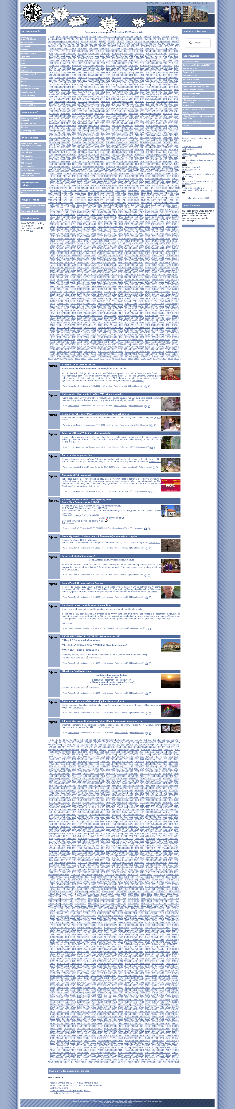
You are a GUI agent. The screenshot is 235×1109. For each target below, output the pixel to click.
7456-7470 (173, 135)
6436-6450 (54, 123)
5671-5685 (128, 111)
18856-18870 (110, 320)
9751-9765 (82, 169)
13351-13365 (158, 226)
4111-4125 (122, 89)
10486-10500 (63, 181)
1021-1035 (134, 46)
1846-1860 (105, 58)
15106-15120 (69, 258)
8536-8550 (77, 152)
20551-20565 (96, 349)
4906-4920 (71, 101)
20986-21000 (104, 356)
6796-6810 (65, 128)
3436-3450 (133, 80)
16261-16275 (83, 277)
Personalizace (27, 102)
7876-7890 (99, 142)
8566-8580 (99, 152)
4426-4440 (99, 94)
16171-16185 (131, 274)
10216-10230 (76, 176)
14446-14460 (117, 246)
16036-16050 (137, 272)
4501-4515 (156, 94)
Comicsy (24, 127)
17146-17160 (110, 291)
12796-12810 (171, 217)
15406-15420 (83, 262)
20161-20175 (131, 342)
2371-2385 (110, 65)
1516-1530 (116, 53)
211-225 (165, 36)
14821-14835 (69, 253)
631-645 (157, 41)
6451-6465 (65, 123)
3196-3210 (82, 77)
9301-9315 (133, 161)
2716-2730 (110, 70)
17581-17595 (117, 298)
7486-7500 (65, 137)
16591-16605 (124, 282)
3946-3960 (128, 87)
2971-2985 (173, 72)
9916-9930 (75, 171)
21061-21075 (171, 356)
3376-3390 (88, 80)
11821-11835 (67, 202)
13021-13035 (117, 222)
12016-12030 (110, 205)
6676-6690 (105, 125)
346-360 (115, 39)
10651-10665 (83, 183)
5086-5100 (77, 104)
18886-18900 (137, 320)
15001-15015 (104, 255)
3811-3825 (156, 85)
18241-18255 (69, 311)
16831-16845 (83, 286)
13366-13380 (171, 226)
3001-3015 (65, 75)
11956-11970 (56, 205)
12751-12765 (131, 217)
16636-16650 (164, 282)
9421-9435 (94, 164)
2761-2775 (144, 70)
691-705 (61, 44)
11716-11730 (107, 200)
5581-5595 (60, 111)
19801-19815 (63, 337)
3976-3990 (151, 87)
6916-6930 (156, 128)
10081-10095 (83, 173)
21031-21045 (144, 356)
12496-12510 (158, 212)
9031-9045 (60, 159)
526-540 (93, 41)
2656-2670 (65, 70)
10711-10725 (137, 183)
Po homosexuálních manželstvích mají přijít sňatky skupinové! (93, 701)
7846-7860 (76, 142)
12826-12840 (69, 219)
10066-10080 (69, 173)
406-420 (152, 39)
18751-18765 (144, 318)
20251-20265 (83, 344)
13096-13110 (56, 224)
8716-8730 (82, 154)
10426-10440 (137, 178)
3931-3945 (116, 87)
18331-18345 (151, 311)
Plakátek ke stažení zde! (74, 658)
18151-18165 (117, 308)
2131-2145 (60, 63)
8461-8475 (151, 149)
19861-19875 (117, 337)
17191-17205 (151, 291)
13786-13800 (164, 234)
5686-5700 (139, 111)
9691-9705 (167, 166)
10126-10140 (123, 173)
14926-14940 (164, 253)
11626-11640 (160, 198)
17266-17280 (90, 294)
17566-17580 (104, 298)
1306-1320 (88, 51)
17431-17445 (110, 296)
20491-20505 (171, 347)
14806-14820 (56, 253)
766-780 (106, 44)
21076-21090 (53, 359)
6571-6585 (156, 123)
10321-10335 (171, 176)
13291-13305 (104, 226)
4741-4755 (76, 99)
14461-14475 (131, 246)
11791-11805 (173, 200)
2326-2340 (76, 65)
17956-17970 (69, 306)
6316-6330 (94, 121)
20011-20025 (123, 339)
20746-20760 (144, 351)
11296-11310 (133, 193)
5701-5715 (150, 111)
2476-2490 (60, 68)
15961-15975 (69, 272)
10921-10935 (67, 188)
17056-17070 (158, 289)
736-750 (88, 44)
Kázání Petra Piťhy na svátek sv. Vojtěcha (82, 583)
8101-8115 (139, 145)
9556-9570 (65, 166)
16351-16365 (164, 277)
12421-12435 (90, 212)
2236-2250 (139, 63)
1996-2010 (88, 60)
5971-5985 (94, 116)
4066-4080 (88, 89)
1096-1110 (61, 48)
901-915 (57, 46)
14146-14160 (103, 241)
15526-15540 (63, 265)
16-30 (58, 36)
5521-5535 (144, 109)
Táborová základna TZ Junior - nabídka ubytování (86, 433)
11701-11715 (93, 200)
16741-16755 (131, 284)
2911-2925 (128, 72)
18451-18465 (131, 313)
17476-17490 (151, 296)
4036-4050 (65, 89)
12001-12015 (96, 205)
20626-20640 (164, 349)
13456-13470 (123, 229)
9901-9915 (64, 171)
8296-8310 (156, 147)
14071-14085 (164, 238)
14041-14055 (137, 238)
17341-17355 (158, 294)
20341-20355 (164, 344)
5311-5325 (116, 106)
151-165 (129, 36)
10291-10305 (144, 176)
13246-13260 (63, 226)
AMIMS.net (151, 3)
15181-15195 (137, 258)
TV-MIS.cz (184, 3)
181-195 (147, 36)
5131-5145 (110, 104)
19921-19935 (171, 337)
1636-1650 (77, 56)
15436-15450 (110, 262)
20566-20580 (110, 349)
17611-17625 (144, 298)
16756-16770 (144, 284)
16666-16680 (63, 284)
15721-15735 (110, 267)
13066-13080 (158, 222)
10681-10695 (110, 183)
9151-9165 (151, 159)
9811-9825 (128, 169)
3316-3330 (173, 77)
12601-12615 (124, 214)
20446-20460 (131, 347)
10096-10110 (96, 173)
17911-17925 (158, 303)
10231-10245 (90, 176)
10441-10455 (151, 178)
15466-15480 (137, 262)
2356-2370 (99, 65)
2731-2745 (122, 70)
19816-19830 (76, 337)
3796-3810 (145, 85)
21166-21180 (133, 359)
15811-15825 (63, 270)
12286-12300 (96, 210)
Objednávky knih (28, 131)
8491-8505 (173, 149)
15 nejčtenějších (28, 105)
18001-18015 (110, 306)
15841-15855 (90, 270)
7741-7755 (128, 140)
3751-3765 (111, 85)
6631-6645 (71, 125)
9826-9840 (139, 169)
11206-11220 (54, 193)
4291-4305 (128, 92)
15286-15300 (104, 260)
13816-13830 (63, 236)
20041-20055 (151, 339)
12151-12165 (104, 207)
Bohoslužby (26, 46)
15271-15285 (90, 260)
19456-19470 (137, 330)
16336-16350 (151, 277)
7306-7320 (60, 135)
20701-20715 (104, 351)
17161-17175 (123, 291)
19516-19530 (63, 332)
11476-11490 (160, 195)
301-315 (88, 39)
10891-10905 (171, 185)
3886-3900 (82, 87)
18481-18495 (158, 313)
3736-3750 (99, 85)
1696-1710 (122, 56)
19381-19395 (69, 330)
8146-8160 (173, 145)
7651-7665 (60, 140)
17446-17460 (124, 296)
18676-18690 (76, 318)
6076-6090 (173, 116)
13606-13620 (131, 231)
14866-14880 (110, 253)
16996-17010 (104, 289)
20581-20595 (124, 349)
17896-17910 (144, 303)
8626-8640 (144, 152)
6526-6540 (122, 123)
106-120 (102, 36)
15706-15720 (96, 267)
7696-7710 (94, 140)
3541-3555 (82, 82)
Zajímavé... (25, 85)
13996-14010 (96, 238)
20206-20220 (171, 342)
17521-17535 (63, 298)
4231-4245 (82, 92)
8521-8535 (65, 152)
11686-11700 (80, 200)
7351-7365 (94, 135)
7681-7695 (82, 140)
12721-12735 (104, 217)
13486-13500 (151, 229)
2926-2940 (139, 72)
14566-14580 (96, 248)
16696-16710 (90, 284)
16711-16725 (104, 284)
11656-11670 (54, 200)
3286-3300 (150, 77)
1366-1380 (133, 51)
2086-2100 (156, 60)
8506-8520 (54, 152)
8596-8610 (122, 152)
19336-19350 (158, 327)
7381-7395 (116, 135)
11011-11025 (148, 188)
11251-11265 (93, 193)
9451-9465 (116, 164)
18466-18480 (144, 313)
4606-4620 (105, 97)
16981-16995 (90, 289)
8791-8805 (139, 154)
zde (37, 223)
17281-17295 (104, 294)
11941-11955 (173, 202)
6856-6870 (110, 128)
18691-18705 (90, 318)
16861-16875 (110, 286)
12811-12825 (56, 219)
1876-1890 (128, 58)
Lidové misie (26, 71)
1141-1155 (93, 48)
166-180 (138, 36)
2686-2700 (88, 70)
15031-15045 (131, 255)
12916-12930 (151, 219)
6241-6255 (167, 118)
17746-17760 (137, 301)
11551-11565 (93, 198)
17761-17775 (151, 301)
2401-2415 (133, 65)
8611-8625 (133, 152)
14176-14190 (131, 241)
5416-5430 (65, 109)
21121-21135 (93, 359)
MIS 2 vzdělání (27, 156)
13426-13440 (96, 229)
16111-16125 (76, 274)
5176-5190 (144, 104)
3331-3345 (54, 80)
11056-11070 (55, 190)
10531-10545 (104, 181)
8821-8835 (162, 154)
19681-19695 (83, 335)
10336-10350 (56, 178)
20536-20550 (83, 349)
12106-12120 (63, 207)
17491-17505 (164, 296)
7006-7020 (94, 130)
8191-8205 (77, 147)
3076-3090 (122, 75)
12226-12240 (171, 207)
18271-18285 (96, 311)
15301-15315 (117, 260)
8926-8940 (110, 157)
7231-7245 (133, 133)
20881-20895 (137, 354)
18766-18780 (158, 318)
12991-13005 (90, 222)
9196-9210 (54, 161)
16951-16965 (63, 289)
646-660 (166, 41)
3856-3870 (60, 87)
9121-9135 (128, 159)
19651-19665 (56, 335)
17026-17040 (131, 289)
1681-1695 (111, 56)
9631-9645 (122, 166)
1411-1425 (167, 51)
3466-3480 (156, 80)
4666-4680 (151, 97)
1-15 (52, 36)
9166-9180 (162, 159)
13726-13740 (110, 234)
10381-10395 (96, 178)
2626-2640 (173, 68)
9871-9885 (173, 169)
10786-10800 (76, 185)
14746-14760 (131, 250)
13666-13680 (56, 234)
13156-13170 (110, 224)
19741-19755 (137, 335)
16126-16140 (90, 274)
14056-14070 (151, 238)
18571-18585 (110, 315)
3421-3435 (122, 80)
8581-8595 (111, 152)
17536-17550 (76, 298)
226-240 (174, 36)
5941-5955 (71, 116)
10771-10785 (63, 185)
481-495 (66, 41)
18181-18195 (144, 308)
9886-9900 (53, 171)
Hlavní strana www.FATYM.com (28, 38)
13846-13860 (90, 236)
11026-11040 (161, 188)
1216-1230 (149, 48)
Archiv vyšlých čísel (29, 211)
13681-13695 (69, 234)
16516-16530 (56, 282)
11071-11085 (69, 190)
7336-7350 (82, 135)
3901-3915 (94, 87)
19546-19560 (90, 332)
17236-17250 (63, 294)
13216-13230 (164, 224)
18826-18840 (83, 320)
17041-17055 (144, 289)
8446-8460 (139, 149)
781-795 (116, 44)
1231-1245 (161, 48)
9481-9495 (139, 164)
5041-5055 (173, 101)
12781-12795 (158, 217)
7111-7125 (173, 130)
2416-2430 (144, 65)
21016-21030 (131, 356)
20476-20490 (158, 347)
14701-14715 (90, 250)
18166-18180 (131, 308)
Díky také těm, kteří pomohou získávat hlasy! (83, 521)
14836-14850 (83, 253)
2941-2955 (150, 72)
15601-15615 (131, 265)
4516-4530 (167, 94)
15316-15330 (131, 260)
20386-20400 (76, 347)
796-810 (125, 44)
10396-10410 (110, 178)
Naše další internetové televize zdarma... (30, 174)
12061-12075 (150, 205)
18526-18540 (69, 315)
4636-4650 (128, 97)
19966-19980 (83, 339)
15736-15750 (124, 267)
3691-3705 (65, 85)
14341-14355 (151, 243)
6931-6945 (167, 128)
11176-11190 (159, 190)
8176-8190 (65, 147)
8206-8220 (88, 147)
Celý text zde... (138, 381)
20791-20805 (56, 354)
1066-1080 (168, 46)
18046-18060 (151, 306)
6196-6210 (133, 118)
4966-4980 (116, 101)
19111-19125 (83, 325)
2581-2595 (139, 68)
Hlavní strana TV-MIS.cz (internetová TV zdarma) (31, 144)
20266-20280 (96, 344)
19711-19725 (110, 335)
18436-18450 (117, 313)
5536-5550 (156, 109)
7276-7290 (167, 133)
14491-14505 (158, 246)
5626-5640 (94, 111)
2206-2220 (116, 63)
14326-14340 (137, 243)
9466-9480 (128, 164)
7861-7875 (88, 142)
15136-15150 (96, 258)
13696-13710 (83, 234)
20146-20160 (117, 342)
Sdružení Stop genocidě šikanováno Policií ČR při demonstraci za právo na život (102, 721)
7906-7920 (122, 142)
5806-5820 (99, 113)
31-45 (65, 36)
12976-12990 (76, 222)
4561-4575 (71, 97)
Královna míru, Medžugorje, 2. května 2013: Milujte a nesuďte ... (93, 394)
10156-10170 (151, 173)
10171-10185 (164, 173)
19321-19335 (144, 327)
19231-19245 (63, 327)
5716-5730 (162, 111)
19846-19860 (104, 337)
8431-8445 (128, 149)
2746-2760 (133, 70)
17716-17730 (110, 301)
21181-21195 (147, 359)
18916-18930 (164, 320)
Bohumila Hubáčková (76, 425)
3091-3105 (133, 75)
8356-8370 (71, 149)
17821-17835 (76, 303)
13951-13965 (56, 238)
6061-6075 (162, 116)
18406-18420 (90, 313)
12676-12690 (63, 217)
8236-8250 (111, 147)
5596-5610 (71, 111)
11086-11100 (82, 190)
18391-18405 (76, 313)
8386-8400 (94, 149)
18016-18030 (124, 306)
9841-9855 (150, 169)
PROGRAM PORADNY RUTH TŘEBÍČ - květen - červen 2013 (91, 636)
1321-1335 (99, 51)
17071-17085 (171, 289)
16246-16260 (69, 277)
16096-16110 (63, 274)
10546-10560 (117, 181)
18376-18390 (63, 313)
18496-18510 (171, 313)
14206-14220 (158, 241)
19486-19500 (164, 330)
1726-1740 (144, 56)
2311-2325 (65, 65)
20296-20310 (124, 344)
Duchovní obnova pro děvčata (77, 455)
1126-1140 (82, 48)
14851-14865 (96, 253)
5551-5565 (167, 109)
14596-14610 (124, 248)
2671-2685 (76, 70)
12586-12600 (110, 214)
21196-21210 (160, 359)
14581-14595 (110, 248)
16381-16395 (63, 279)
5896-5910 (167, 113)
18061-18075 (164, 306)
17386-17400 (69, 296)
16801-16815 (56, 286)
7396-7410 (128, 135)
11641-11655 (173, 198)
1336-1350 (111, 51)
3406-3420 (110, 80)
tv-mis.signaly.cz (27, 227)
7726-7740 (116, 140)
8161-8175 (54, 147)
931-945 (75, 46)
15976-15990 (83, 272)
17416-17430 (96, 296)
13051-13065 (144, 222)
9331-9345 (156, 161)
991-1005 (112, 46)
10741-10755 (164, 183)
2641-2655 (54, 70)
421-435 (161, 39)
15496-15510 (164, 262)
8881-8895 (77, 157)
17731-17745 (124, 301)
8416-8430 (116, 149)
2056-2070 (133, 60)
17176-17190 (137, 291)
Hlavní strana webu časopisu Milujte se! (33, 206)
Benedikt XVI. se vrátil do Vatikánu (79, 365)
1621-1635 (65, 56)
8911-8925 (99, 157)
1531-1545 (128, 53)
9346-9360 (167, 161)
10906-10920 (53, 188)
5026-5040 (162, 101)
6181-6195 (122, 118)
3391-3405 (99, 80)
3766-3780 (122, 85)
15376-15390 (56, 262)
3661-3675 (173, 82)
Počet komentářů (120, 386)
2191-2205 (105, 63)
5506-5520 (133, 109)
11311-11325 (146, 193)
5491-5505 (122, 109)
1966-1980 (65, 60)
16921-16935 (164, 286)
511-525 (84, 41)
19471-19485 (151, 330)
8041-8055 (94, 145)
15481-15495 (151, 262)
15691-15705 (83, 267)
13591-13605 (117, 231)
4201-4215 (60, 92)
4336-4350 (162, 92)
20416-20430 (104, 347)
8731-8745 (94, 154)
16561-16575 (96, 282)
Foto (23, 64)
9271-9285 (110, 161)
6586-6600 (167, 123)
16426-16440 (104, 279)
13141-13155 (96, 224)
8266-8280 (133, 147)
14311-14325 (123, 243)
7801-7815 (173, 140)
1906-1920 (151, 58)
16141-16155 (103, 274)
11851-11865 (93, 202)
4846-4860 (156, 99)
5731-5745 (173, 111)
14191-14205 (144, 241)
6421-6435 (173, 121)
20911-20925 (164, 354)
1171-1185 (115, 48)
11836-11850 (80, 202)
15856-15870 (104, 270)
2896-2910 (116, 72)
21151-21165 (120, 359)
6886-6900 (133, 128)
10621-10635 (56, 183)
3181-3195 (71, 77)
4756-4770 (88, 99)
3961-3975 (139, 87)
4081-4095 (99, 89)
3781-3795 (133, 85)
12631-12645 (151, 214)
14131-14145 (90, 241)
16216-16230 (171, 274)
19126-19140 (96, 325)
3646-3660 (162, 82)
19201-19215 (164, 325)
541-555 (102, 41)
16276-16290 (96, 277)
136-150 (120, 36)
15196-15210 (151, 258)
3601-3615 (128, 82)
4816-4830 (133, 99)
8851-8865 (54, 157)
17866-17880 (117, 303)
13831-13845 (76, 236)
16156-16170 (117, 274)
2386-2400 (122, 65)
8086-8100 (128, 145)
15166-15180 (124, 258)
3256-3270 (128, 77)
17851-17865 (104, 303)
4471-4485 (133, 94)
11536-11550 (80, 198)
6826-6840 (88, 128)
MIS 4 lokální (26, 163)
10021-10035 (159, 171)
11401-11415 (93, 195)
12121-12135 (76, 207)
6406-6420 (162, 121)
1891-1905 (139, 58)
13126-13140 (83, 224)
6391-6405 (151, 121)
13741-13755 (123, 234)
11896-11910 (133, 202)
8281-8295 (145, 147)
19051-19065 (158, 323)
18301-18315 (124, 311)
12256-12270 (69, 210)
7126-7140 (54, 133)
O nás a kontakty (28, 95)
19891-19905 (144, 337)
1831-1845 (94, 58)
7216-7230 (122, 133)
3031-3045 (88, 75)
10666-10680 (96, 183)
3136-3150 (167, 75)
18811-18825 (69, 320)
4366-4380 (54, 94)
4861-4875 (167, 99)
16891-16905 (137, 286)
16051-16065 (151, 272)
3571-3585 (105, 82)
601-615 (138, 41)
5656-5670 (116, 111)
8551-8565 (88, 152)
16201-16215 (158, 274)
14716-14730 (104, 250)
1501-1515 (105, 53)
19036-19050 (144, 323)
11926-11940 (160, 202)
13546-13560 (76, 231)
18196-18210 (158, 308)
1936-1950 (173, 58)
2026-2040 (111, 60)
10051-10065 (56, 173)
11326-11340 (160, 193)
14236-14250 (56, 243)
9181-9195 (173, 159)
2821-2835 (60, 72)
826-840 (143, 44)
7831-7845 (65, 142)
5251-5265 (71, 106)
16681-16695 (76, 284)
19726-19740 (123, 335)
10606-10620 (171, 181)
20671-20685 (76, 351)
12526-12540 (56, 214)
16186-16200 (144, 274)
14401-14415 (76, 246)
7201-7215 (110, 133)
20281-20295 (110, 344)
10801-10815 (90, 185)
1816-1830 (82, 58)
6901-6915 (144, 128)
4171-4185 (167, 89)
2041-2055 (122, 60)
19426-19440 (110, 330)
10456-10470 (164, 178)
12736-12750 (117, 217)
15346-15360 (158, 260)
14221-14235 (171, 241)
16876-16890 (124, 286)
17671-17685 (69, 301)
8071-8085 (116, 145)
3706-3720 (77, 85)
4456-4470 (122, 94)
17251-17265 (76, 294)
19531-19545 (76, 332)
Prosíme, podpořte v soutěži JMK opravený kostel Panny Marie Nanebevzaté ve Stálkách (86, 500)
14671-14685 (63, 250)
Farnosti (24, 50)
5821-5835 (111, 113)
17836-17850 (90, 303)
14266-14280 (83, 243)
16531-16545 (69, 282)
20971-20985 (90, 356)
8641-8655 (156, 152)
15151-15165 (110, 258)
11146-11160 (133, 190)
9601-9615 (99, 166)
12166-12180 (117, 207)
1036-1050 (145, 46)
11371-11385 (67, 195)
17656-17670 (56, 301)
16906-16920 (151, 286)
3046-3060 (99, 75)
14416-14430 (90, 246)
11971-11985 (69, 205)
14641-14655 (164, 248)
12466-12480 (131, 212)
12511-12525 (171, 212)
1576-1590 (162, 53)
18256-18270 (83, 311)
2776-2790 (156, 70)
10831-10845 (117, 185)
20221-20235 (56, 344)
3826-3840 (167, 85)
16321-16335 (137, 277)
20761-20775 (158, 351)
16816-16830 (69, 286)
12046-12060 (137, 205)
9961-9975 (109, 171)
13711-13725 (96, 234)
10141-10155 (137, 173)
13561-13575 (90, 231)
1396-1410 (156, 51)
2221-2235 (128, 63)
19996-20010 (110, 339)
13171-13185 (123, 224)
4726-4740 (65, 99)
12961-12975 (63, 222)
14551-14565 (83, 248)
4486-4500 (144, 94)
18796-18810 (56, 320)
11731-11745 (120, 200)
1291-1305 (77, 51)
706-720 (70, 44)
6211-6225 (144, 118)
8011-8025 (71, 145)
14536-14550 (69, 248)
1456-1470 (71, 53)
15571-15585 (104, 265)
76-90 (85, 36)
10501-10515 (76, 181)
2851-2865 (82, 72)
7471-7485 (54, 137)
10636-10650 (69, 183)
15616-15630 (144, 265)
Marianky (25, 78)
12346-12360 (151, 210)
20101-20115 (76, 342)
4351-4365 (173, 92)
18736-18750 (131, 318)
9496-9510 (151, 164)
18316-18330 (137, 311)
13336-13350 (144, 226)
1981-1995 (77, 60)
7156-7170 (76, 133)
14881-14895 (124, 253)
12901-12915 (137, 219)
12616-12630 (137, 214)
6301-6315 (82, 121)
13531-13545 (63, 231)
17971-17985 (83, 306)
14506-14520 (171, 246)
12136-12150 (90, 207)
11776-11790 (160, 200)
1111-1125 (71, 48)
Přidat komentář (136, 386)
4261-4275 (105, 92)
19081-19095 (56, 325)
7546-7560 (110, 137)
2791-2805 (167, 70)
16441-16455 (117, 279)
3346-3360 (65, 80)
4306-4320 (139, 92)
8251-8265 (122, 147)
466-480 (57, 41)
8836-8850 (173, 154)
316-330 (97, 39)
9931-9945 (87, 171)
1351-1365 (122, 51)
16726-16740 (117, 284)
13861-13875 (104, 236)
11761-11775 (147, 200)
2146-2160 (71, 63)
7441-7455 (162, 135)
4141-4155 (144, 89)
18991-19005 (104, 323)
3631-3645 (150, 82)
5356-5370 (150, 106)
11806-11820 (54, 202)
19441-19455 (123, 330)
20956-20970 (76, 356)
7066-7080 (139, 130)
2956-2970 (162, 72)
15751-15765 (137, 267)
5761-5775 (65, 113)
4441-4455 (110, 94)
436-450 (170, 39)
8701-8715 (71, 154)
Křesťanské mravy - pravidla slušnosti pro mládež (86, 605)
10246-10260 (104, 176)
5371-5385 (162, 106)
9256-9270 (99, 161)
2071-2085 (145, 60)
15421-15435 (96, 262)
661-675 (175, 41)
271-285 (70, 39)
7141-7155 (65, 133)
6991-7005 (83, 130)
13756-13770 (137, 234)
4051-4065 (77, 89)
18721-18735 (117, 318)
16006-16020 (110, 272)
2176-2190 (94, 63)
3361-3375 (76, 80)
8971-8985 (144, 157)
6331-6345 (105, 121)
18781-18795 (171, 318)
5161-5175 (133, 104)
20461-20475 (144, 347)
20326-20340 (151, 344)
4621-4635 (116, 97)
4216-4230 (71, 92)
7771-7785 (150, 140)
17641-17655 (171, 298)
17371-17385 (56, 296)
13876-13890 (117, 236)
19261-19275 (90, 327)
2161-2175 (82, 63)
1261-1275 (54, 51)
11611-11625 (146, 198)
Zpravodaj (25, 57)
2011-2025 (99, 60)
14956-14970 (63, 255)
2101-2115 (167, 60)
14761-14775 (144, 250)
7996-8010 (60, 145)
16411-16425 (90, 279)
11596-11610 (133, 198)
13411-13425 (83, 229)
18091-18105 (63, 308)
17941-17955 (56, 306)
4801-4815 (122, 99)
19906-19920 (158, 337)
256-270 (61, 39)
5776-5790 (77, 113)
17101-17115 (69, 291)
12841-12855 (83, 219)
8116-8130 (150, 145)
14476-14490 (144, 246)
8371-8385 (82, 149)
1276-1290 (65, 51)
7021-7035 (105, 130)
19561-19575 (104, 332)
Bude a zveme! (27, 43)
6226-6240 (156, 118)
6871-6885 (122, 128)
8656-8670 (167, 152)
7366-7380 (105, 135)
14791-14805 (171, 250)
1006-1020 (123, 46)
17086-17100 (56, 291)
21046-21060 (158, 356)
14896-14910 (137, 253)
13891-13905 (131, 236)
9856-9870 (162, 169)
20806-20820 (69, 354)
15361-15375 (171, 260)
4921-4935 (82, 101)
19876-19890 (131, 337)
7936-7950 (144, 142)
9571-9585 (76, 166)
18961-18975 (76, 323)
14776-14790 (158, 250)
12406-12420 (76, 212)
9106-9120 (116, 159)
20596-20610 (137, 349)
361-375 (125, 39)
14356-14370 (164, 243)
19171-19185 (137, 325)
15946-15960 (56, 272)
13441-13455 (110, 229)
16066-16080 (164, 272)
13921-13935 (158, 236)
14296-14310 (110, 243)
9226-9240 (76, 161)
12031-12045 (123, 205)
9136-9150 (139, 159)
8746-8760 (105, 154)
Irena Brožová (73, 528)
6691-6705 (116, 125)
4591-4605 (94, 97)
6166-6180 (111, 118)
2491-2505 (71, 68)
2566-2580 (128, 68)
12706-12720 (90, 217)
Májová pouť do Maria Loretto (76, 671)
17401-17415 (83, 296)
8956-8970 (133, 157)
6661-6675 (94, 125)
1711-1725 (133, 56)
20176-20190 (144, 342)
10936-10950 (81, 188)
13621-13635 (144, 231)
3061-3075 (110, 75)
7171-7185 (88, 133)
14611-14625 (137, 248)
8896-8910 (88, 157)
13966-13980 (69, 238)
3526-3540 (71, 82)
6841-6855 (99, 128)
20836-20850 (96, 354)
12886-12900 (123, 219)
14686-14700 (76, 250)
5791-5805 (88, 113)
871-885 (170, 44)
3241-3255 (116, 77)
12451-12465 (117, 212)
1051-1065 (157, 46)
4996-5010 (139, 101)
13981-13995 (83, 238)
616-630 (148, 41)
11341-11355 (173, 193)
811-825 (134, 44)
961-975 (93, 46)
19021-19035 (131, 323)
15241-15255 (63, 260)
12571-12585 (96, 214)
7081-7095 (151, 130)
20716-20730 (117, 351)
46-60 (72, 36)
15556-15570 (90, 265)
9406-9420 (82, 164)
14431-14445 (104, 246)
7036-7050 (117, 130)
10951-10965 (94, 188)
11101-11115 (95, 190)
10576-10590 (144, 181)
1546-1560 (139, 53)
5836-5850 (122, 113)
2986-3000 (54, 75)
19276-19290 (104, 327)
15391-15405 (69, 262)
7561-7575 (122, 137)
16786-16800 (171, 284)
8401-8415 (105, 149)
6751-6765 (162, 125)
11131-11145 (120, 190)
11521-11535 (67, 198)
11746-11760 (133, 200)
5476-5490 (110, 109)
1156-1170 (104, 48)
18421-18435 (104, 313)
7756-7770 (139, 140)
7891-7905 (110, 142)
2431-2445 (156, 65)
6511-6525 (110, 123)
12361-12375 (164, 210)
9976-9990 (121, 171)
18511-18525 (56, 315)
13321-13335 (131, 226)
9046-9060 (71, 159)
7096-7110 (162, 130)
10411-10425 (123, 178)
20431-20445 (117, 347)
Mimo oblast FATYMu (30, 88)
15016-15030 (117, 255)
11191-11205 (172, 190)
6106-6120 (65, 118)
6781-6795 (54, 128)
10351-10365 (69, 178)
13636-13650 (158, 231)
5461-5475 (99, 109)
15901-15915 (144, 270)
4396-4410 (77, 94)
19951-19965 (69, 339)
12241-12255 (56, 210)
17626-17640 (158, 298)
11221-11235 (67, 193)
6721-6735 (139, 125)
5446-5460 (88, 109)
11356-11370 (54, 195)
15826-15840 (76, 270)
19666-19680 (69, 335)
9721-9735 (60, 169)
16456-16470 (131, 279)
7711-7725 (105, 140)
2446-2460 (167, 65)
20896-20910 (151, 354)
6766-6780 (173, 125)
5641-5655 (105, 111)
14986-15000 (90, 255)
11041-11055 (174, 188)
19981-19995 (96, 339)
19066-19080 (171, 323)
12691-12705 (76, 217)
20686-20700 (90, 351)
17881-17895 (131, 303)
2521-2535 (94, 68)
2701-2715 (99, 70)
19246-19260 (76, 327)
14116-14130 (76, 241)
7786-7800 (162, 140)
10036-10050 (173, 171)
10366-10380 (83, 178)
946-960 (84, 46)
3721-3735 (88, 85)
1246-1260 (172, 48)
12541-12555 (69, 214)
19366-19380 (56, 330)
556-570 (111, 41)
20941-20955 (63, 356)
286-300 (79, 39)
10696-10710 (124, 183)
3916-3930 (105, 87)
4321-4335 (151, 92)
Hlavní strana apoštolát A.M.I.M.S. (31, 119)
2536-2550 (105, 68)
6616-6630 (60, 125)
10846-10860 (131, 185)
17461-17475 (137, 296)
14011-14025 (110, 238)
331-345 (106, 39)
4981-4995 (128, 101)
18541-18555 (83, 315)
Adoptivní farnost (28, 53)
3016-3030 (76, 75)
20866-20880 (124, 354)
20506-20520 (56, 349)
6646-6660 (82, 125)
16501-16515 (171, 279)
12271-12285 (83, 210)
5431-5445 (76, 109)
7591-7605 (144, 137)
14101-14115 (63, 241)
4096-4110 (111, 89)
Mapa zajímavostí (28, 74)
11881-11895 (120, 202)
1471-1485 (82, 53)
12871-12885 (110, 219)
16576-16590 (110, 282)
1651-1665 (88, 56)
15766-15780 (151, 267)
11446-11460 (133, 195)
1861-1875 (116, 58)
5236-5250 (60, 106)
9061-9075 (82, 159)
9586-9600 (88, 166)
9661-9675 (144, 166)
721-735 (79, 44)
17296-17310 (117, 294)
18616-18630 (151, 315)
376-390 (134, 39)
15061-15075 (158, 255)
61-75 (79, 36)
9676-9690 (156, 166)
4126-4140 (133, 89)
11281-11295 (120, 193)
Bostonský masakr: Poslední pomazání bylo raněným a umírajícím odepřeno (100, 536)
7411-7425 (139, 135)
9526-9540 (173, 164)
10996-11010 (135, 188)
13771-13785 (151, 234)
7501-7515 (76, 137)
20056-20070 (164, 339)
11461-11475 (147, 195)
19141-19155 (110, 325)
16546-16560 (83, 282)
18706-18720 (104, 318)
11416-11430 (107, 195)
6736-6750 (151, 125)
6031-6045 (139, 116)
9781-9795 (105, 169)
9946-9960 (98, 171)
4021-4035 (54, 89)
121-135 (111, 36)
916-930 (66, 46)
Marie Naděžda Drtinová (77, 467)
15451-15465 (124, 262)
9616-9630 (110, 166)
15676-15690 (69, 267)
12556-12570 (83, 214)
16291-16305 (110, 277)
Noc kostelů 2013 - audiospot (76, 475)
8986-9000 (156, 157)
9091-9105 (105, 159)
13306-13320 (117, 226)
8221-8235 (99, 147)
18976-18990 (90, 323)
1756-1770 (167, 56)
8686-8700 (60, 154)
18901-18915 (151, 320)
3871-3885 (71, 87)
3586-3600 (116, 82)
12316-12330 (124, 210)
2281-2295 (173, 63)
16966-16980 (76, 289)
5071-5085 (65, 104)
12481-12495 (144, 212)
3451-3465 (144, 80)
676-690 (52, 44)
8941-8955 (122, 157)
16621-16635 (151, 282)
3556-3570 (94, 82)
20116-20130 (90, 342)
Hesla (23, 67)
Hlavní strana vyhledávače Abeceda (32, 192)
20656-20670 (63, 351)
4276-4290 (116, 92)
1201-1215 (138, 48)
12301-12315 (110, 210)
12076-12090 (164, 205)
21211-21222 (173, 359)
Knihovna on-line (28, 124)
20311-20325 (137, 344)
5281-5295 (94, 106)
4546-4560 (60, 97)
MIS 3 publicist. (27, 159)
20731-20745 (131, 351)
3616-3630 (139, 82)
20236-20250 (69, 344)
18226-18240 (56, 311)
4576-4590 (82, 97)
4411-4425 (88, 94)
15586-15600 (117, 265)
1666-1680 (99, 56)
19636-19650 (171, 332)
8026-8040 (82, 145)
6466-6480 (77, 123)
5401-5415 (54, 109)
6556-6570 (144, 123)
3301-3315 (162, 77)
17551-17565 (90, 298)
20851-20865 (110, 354)
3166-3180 (60, 77)
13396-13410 (69, 229)
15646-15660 (171, 265)
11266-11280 (107, 193)
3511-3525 (60, 82)
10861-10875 (144, 185)
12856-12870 (96, 219)
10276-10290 (131, 176)
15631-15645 (158, 265)
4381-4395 (65, 94)
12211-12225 (158, 207)
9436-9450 (105, 164)
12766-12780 (144, 217)
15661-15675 (56, 267)
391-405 (143, 39)
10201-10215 (63, 176)
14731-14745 (117, 250)
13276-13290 (90, 226)
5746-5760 (54, 113)
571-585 (120, 41)
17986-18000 (96, 306)
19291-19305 (117, 327)
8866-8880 (65, 157)
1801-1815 (71, 58)
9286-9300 (122, 161)
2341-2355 (88, 65)
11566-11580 (107, 198)
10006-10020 (146, 171)
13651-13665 (171, 231)
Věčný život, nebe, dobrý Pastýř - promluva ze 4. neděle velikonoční (95, 414)
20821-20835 (83, 354)
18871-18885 (123, 320)
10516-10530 (90, 181)
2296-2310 (54, 65)
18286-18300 (110, 311)
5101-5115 (88, 104)
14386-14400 (63, 246)
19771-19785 (164, 335)
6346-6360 (116, 121)
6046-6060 (151, 116)
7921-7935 (133, 142)
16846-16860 (96, 286)
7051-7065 (128, 130)
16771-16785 (158, 284)
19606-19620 (144, 332)
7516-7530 (88, 137)
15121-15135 (83, 258)
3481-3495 (167, 80)
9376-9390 (60, 164)
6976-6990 (71, 130)
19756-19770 (151, 335)
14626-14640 (151, 248)
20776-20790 (171, 351)
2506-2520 (82, 68)
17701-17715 (96, 301)
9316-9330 (144, 161)
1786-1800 (60, 58)
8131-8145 (162, 145)
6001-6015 (116, 116)
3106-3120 (144, 75)
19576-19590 (117, 332)
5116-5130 (99, 104)
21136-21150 (107, 359)
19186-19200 (151, 325)
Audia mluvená (27, 170)
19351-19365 (171, 327)
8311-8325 (167, 147)
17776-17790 (164, 301)
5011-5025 (150, 101)
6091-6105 (54, 118)
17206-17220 (164, 291)
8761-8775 (116, 154)
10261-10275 (117, 176)
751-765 (97, 44)
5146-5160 (122, 104)
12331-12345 (137, 210)
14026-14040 (123, 238)
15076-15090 (171, 255)
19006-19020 (117, 323)
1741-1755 (156, 56)
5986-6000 (105, 116)
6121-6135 (77, 118)
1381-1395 (145, 51)
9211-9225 (65, 161)
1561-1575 (151, 53)
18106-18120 (76, 308)
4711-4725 (54, 99)
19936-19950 (56, 339)
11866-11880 (107, 202)
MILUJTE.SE (200, 3)
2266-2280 (162, 63)
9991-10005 (133, 171)
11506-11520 (54, 198)
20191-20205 (158, 342)
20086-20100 (63, 342)
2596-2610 (151, 68)
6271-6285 (60, 121)
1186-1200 (127, 48)
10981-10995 (121, 188)
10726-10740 (151, 183)
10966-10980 (108, 188)
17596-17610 (131, 298)
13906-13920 (144, 236)
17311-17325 (131, 294)
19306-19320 (131, 327)
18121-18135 (90, 308)
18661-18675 (63, 318)
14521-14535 (56, 248)
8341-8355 (60, 149)
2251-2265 (151, 63)
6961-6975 (60, 130)
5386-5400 (173, 106)
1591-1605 (173, 53)
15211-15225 (164, 258)
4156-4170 (156, 89)
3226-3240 (105, 77)
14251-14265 (69, 243)
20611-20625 (151, 349)
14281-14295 (96, 243)
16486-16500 (158, 279)
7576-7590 (133, 137)
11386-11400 (80, 195)
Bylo (23, 60)
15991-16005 (96, 272)
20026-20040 (137, 339)
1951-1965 (54, 60)
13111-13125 (69, 224)
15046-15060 (144, 255)
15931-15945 (171, 270)
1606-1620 (54, 56)
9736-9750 (71, 169)
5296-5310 (105, 106)
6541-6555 (133, 123)
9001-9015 (167, 157)
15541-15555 (76, 265)
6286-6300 (71, 121)
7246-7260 (144, 133)
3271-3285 (139, 77)
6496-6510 (99, 123)
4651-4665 (139, 97)
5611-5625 (82, 111)
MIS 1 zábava (26, 152)
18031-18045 (137, 306)
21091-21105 (67, 359)
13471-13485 (137, 229)
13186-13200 (137, 224)
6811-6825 (76, 128)
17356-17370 (171, 294)
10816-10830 (104, 185)
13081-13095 (171, 222)
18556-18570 (96, 315)
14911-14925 (151, 253)
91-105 (93, 36)
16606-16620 (137, 282)
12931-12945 (164, 219)
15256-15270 (76, 260)
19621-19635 (158, 332)
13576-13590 (104, 231)
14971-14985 (76, 255)
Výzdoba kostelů (28, 92)
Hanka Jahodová (74, 628)
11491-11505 (173, 195)
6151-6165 (99, 118)
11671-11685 (67, 200)
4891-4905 (60, 101)
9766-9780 (94, 169)
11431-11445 (120, 195)
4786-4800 (110, 99)
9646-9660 (133, 166)
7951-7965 (156, 142)
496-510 (75, 41)
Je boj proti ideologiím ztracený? (78, 556)
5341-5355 (139, 106)
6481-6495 (88, 123)
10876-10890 (158, 185)
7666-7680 (71, 140)
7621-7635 (167, 137)
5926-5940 (60, 116)
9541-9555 (54, 166)
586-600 (129, 41)
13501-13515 (164, 229)
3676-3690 (54, 85)
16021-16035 (124, 272)
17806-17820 (63, 303)
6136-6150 (88, 118)
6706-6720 (128, 125)
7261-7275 (156, 133)
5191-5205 (156, 104)
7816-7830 (54, 142)
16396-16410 (76, 279)
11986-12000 (82, 205)
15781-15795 (164, 267)
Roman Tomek (73, 386)
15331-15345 (144, 260)
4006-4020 (173, 87)
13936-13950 (171, 236)
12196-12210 (144, 207)
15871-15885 (117, 270)
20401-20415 (90, 347)
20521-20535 (69, 349)
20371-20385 (63, 347)
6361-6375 (128, 121)
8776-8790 (128, 154)
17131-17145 (96, 291)
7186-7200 (99, 133)
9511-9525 (162, 164)
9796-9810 (116, 169)
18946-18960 (63, 323)
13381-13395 (56, 229)
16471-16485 (144, 279)
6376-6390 (139, 121)
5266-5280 (82, 106)
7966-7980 (167, 142)
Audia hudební (27, 166)
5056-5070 (54, 104)
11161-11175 (146, 190)
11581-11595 (120, 198)
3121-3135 (156, 75)
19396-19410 (83, 330)
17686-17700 (83, 301)
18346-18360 (164, 311)
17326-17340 (144, 294)
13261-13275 (76, 226)
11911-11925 (146, 202)
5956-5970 (82, 116)
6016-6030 (128, 116)
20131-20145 (103, 342)
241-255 (52, 39)
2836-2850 (71, 72)
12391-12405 (63, 212)
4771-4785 (99, 99)
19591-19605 (131, 332)
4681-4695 (162, 97)
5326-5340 (128, 106)
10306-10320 (158, 176)
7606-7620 (156, 137)
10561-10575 (131, 181)
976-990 (102, 46)
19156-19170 (123, 325)
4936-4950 (94, 101)
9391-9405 (71, 164)
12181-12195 (131, 207)
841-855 (152, 44)
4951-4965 (105, 101)
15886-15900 (131, 270)
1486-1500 (94, 53)
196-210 (156, 36)
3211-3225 (94, 77)
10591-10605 (158, 181)
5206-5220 (167, 104)
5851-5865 (133, 113)
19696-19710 (96, 335)
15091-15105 (56, 258)
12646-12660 (164, 214)
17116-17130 (83, 291)
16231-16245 (56, 277)
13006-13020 (104, 222)
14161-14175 (117, 241)
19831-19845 (90, 337)
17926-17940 (171, 303)
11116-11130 (107, 190)
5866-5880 (145, 113)
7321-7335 (71, 135)
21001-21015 (117, 356)
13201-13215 (151, 224)
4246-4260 (94, 92)
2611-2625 (162, 68)
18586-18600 (123, 315)
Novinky (24, 149)
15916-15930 (158, 270)
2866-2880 (94, 72)
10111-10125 (110, 173)
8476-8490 (162, 149)
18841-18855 (96, 320)
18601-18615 (137, 315)
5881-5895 (156, 113)
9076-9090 (94, 159)
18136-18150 (104, 308)
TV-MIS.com (168, 3)
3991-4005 (162, 87)
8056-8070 (105, 145)
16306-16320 (124, 277)
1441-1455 (60, 53)
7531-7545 (99, 137)
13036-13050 (131, 222)
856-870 (161, 44)
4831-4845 (144, 99)
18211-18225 (171, 308)
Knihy (23, 81)
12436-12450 (104, 212)
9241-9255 (88, 161)
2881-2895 (105, 72)
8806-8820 (151, 154)
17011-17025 (117, 289)
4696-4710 (173, 97)
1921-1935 (162, 58)
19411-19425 (96, 330)
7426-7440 (150, 135)
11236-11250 (80, 193)
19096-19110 (69, 325)
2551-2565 (116, 68)
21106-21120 (80, 359)
